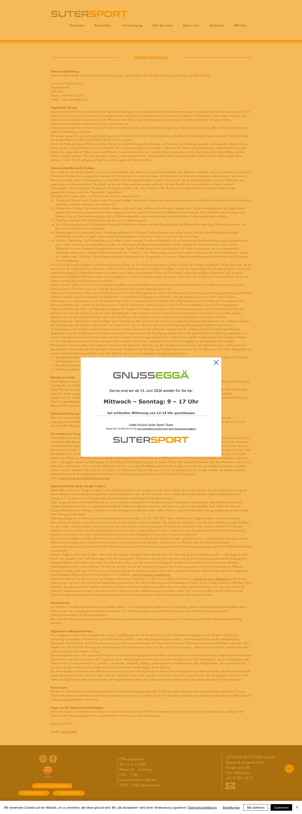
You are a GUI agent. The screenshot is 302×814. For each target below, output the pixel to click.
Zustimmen (281, 807)
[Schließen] (297, 807)
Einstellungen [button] (231, 807)
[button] (216, 362)
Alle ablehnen (256, 807)
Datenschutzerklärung (202, 807)
